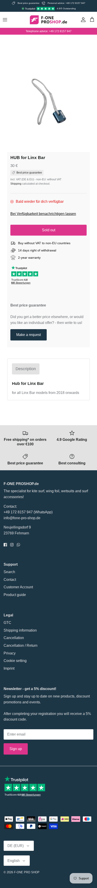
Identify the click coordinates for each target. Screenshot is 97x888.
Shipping (15, 183)
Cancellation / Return (20, 645)
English (13, 861)
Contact (10, 580)
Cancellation (14, 638)
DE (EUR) (15, 846)
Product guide (15, 595)
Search (9, 572)
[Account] (82, 20)
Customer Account (18, 587)
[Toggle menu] (5, 20)
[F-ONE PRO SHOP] (48, 19)
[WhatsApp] (18, 544)
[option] (48, 105)
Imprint (9, 668)
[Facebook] (5, 544)
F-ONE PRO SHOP (26, 872)
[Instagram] (12, 544)
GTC (7, 623)
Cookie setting (15, 661)
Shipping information (20, 630)
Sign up (15, 749)
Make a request (28, 335)
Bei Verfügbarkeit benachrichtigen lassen (43, 214)
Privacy (10, 653)
